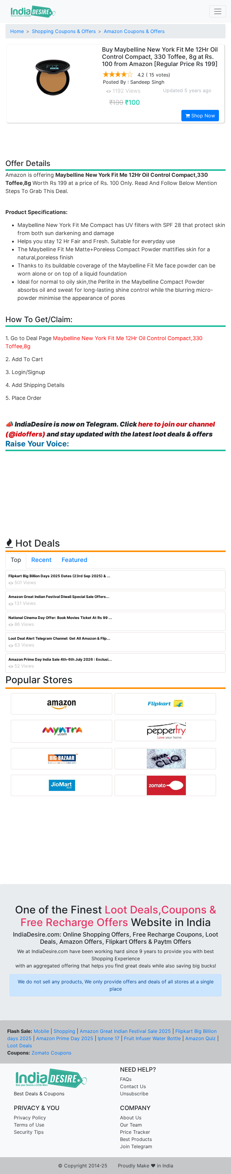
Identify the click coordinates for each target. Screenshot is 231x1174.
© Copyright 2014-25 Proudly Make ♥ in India (115, 1166)
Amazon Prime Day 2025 (64, 1038)
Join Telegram (136, 1146)
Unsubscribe (134, 1094)
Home (17, 31)
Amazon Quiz (200, 1038)
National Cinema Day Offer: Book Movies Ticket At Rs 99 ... (60, 617)
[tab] (15, 561)
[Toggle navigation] (217, 11)
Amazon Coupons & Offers (134, 31)
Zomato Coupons (51, 1053)
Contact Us (133, 1086)
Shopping (64, 1031)
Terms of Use (29, 1125)
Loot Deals (19, 1046)
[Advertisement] (115, 140)
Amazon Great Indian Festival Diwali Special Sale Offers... (58, 596)
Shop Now (202, 116)
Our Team (131, 1125)
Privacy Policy (30, 1118)
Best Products (136, 1139)
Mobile (41, 1031)
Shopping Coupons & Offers (64, 31)
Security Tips (29, 1132)
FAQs (125, 1079)
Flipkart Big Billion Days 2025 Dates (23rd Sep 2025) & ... (59, 576)
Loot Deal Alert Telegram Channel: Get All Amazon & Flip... (59, 638)
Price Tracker (135, 1132)
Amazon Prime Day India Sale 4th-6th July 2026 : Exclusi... (60, 659)
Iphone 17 (108, 1038)
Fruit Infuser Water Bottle (152, 1038)
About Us (130, 1118)
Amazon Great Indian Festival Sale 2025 (125, 1031)
